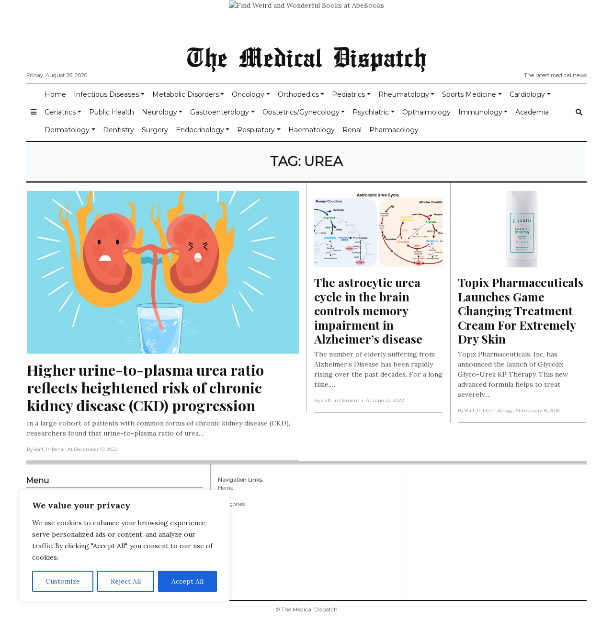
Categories (231, 504)
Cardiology (527, 94)
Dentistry (118, 130)
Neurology (159, 112)
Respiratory (256, 130)
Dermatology (67, 130)
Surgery (155, 130)
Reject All (126, 581)
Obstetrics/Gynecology (301, 112)
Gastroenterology (219, 112)
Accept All (187, 581)
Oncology (248, 94)
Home (55, 94)
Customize (62, 581)
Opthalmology (426, 112)
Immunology (480, 112)
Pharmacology (394, 130)
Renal (352, 130)
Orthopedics (298, 94)
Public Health (111, 112)
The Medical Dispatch (306, 56)
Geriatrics (60, 112)
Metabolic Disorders (185, 94)
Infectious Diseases (106, 94)
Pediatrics (348, 94)
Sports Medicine (469, 94)
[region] (124, 546)
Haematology (311, 130)
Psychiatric (370, 112)
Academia (532, 112)
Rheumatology (403, 94)
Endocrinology (200, 130)
